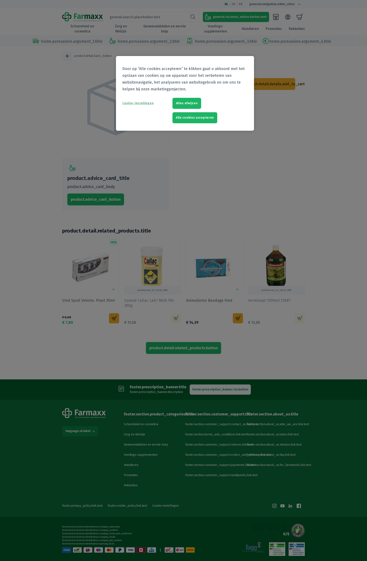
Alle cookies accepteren (195, 117)
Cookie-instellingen (138, 103)
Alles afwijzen (187, 103)
